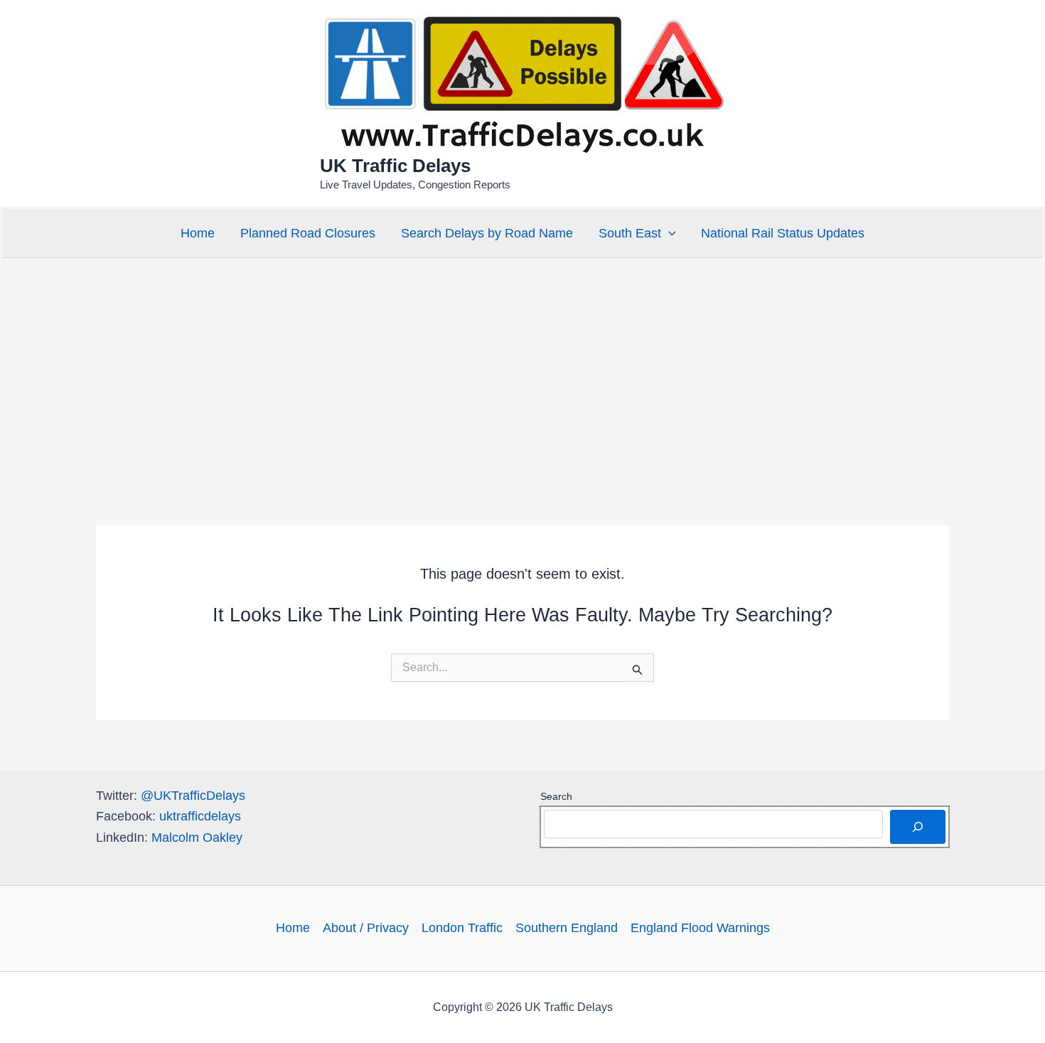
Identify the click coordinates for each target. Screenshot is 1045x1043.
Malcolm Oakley (196, 837)
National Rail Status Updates (782, 233)
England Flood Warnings (700, 928)
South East (630, 233)
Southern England (566, 928)
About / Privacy (366, 928)
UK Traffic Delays (395, 165)
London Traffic (462, 928)
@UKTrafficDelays (193, 795)
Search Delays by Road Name (487, 233)
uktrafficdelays (200, 816)
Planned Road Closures (307, 233)
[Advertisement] (522, 367)
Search (556, 796)
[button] (668, 233)
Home (198, 233)
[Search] (917, 827)
